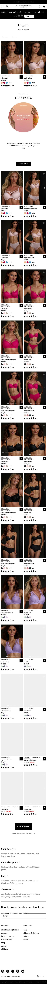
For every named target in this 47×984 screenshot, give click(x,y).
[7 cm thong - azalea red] (4, 262)
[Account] (39, 6)
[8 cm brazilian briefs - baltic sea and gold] (30, 213)
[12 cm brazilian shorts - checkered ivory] (7, 415)
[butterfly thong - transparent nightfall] (4, 716)
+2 (33, 415)
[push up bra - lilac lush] (7, 666)
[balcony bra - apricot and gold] (2, 83)
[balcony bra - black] (2, 313)
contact (27, 939)
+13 (10, 82)
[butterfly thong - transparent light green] (2, 716)
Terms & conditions (23, 982)
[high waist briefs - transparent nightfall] (4, 764)
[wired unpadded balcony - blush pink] (4, 364)
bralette (26, 662)
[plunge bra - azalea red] (4, 213)
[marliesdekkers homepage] (23, 6)
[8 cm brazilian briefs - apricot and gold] (25, 213)
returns (26, 936)
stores (3, 946)
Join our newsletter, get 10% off (15, 913)
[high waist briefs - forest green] (30, 415)
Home (19, 29)
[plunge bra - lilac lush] (30, 617)
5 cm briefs (27, 711)
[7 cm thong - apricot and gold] (2, 262)
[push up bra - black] (25, 313)
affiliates (4, 949)
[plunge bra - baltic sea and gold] (7, 213)
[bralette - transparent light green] (28, 666)
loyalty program (7, 936)
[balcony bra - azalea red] (4, 83)
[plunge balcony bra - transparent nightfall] (4, 617)
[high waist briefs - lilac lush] (7, 764)
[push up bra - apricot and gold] (25, 83)
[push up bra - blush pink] (28, 313)
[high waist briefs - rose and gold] (28, 415)
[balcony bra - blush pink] (4, 313)
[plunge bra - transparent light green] (25, 617)
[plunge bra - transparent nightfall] (28, 617)
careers (4, 933)
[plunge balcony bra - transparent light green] (2, 617)
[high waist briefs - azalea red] (28, 262)
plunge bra (4, 208)
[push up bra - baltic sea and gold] (30, 83)
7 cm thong (4, 257)
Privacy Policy (7, 982)
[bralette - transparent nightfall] (25, 666)
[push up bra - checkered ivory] (30, 313)
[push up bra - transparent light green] (2, 666)
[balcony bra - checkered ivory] (7, 313)
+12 (33, 262)
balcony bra (4, 78)
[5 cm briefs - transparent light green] (25, 716)
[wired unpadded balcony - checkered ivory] (7, 364)
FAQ (25, 930)
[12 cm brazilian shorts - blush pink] (4, 415)
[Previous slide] (2, 57)
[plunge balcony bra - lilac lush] (7, 617)
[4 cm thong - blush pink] (28, 364)
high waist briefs (29, 257)
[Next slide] (21, 57)
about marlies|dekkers (10, 930)
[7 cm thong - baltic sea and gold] (7, 262)
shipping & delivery (31, 933)
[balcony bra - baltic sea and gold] (7, 83)
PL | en (42, 976)
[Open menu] (3, 6)
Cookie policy (40, 982)
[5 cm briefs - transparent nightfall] (28, 716)
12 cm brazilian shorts (8, 410)
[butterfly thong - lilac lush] (7, 716)
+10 (10, 364)
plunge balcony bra (7, 612)
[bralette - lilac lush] (30, 666)
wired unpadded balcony (8, 359)
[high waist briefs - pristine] (25, 415)
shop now (29, 16)
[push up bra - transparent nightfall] (4, 666)
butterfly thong (5, 711)
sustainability (6, 939)
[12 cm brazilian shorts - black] (2, 415)
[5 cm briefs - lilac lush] (30, 716)
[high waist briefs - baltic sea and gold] (30, 262)
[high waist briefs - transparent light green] (2, 764)
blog (3, 943)
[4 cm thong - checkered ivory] (30, 364)
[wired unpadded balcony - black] (2, 364)
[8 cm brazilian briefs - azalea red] (28, 213)
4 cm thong (27, 359)
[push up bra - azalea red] (28, 83)
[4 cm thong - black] (25, 364)
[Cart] (44, 6)
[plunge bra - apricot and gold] (2, 213)
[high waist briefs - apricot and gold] (25, 262)
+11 (10, 313)
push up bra (28, 78)
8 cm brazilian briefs (30, 208)
